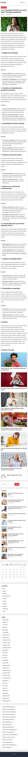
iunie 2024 (5, 685)
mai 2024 (5, 688)
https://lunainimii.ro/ (7, 747)
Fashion (4, 601)
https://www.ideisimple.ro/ (9, 706)
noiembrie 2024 (6, 673)
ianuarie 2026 (6, 637)
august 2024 (5, 680)
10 (2, 572)
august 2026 (5, 619)
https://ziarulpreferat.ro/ (8, 727)
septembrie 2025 (7, 647)
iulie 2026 (5, 622)
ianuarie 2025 (6, 668)
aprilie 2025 (5, 660)
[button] (23, 2)
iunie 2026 (5, 625)
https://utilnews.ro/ (7, 724)
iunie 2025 (5, 655)
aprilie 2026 (5, 630)
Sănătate (5, 606)
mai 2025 (5, 657)
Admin (2, 14)
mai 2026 (5, 627)
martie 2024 (5, 693)
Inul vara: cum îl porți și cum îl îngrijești (16, 513)
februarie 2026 (6, 635)
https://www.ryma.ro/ (8, 739)
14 (17, 572)
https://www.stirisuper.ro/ (9, 714)
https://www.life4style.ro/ (9, 709)
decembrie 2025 (6, 640)
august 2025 (5, 650)
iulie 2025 (5, 652)
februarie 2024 (6, 695)
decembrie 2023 (6, 701)
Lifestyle (4, 7)
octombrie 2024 (6, 675)
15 (20, 572)
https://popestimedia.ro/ (8, 719)
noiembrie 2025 (6, 642)
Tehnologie (5, 608)
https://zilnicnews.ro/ (8, 722)
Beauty (4, 591)
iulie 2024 (5, 683)
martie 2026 (5, 632)
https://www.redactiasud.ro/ (9, 717)
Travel (4, 611)
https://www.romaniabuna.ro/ (9, 712)
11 (6, 572)
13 (13, 572)
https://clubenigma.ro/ (8, 742)
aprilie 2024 (5, 690)
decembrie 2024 (6, 670)
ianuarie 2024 (6, 698)
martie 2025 (5, 663)
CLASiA (3, 2)
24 (2, 577)
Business (5, 593)
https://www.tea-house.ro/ (9, 737)
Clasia (15, 754)
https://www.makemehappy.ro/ (10, 729)
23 (24, 574)
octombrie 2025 (6, 645)
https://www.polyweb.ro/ (8, 732)
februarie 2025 (6, 665)
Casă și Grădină (6, 596)
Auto (4, 588)
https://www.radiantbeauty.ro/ (10, 744)
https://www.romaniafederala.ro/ (10, 734)
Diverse (4, 598)
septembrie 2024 (7, 678)
